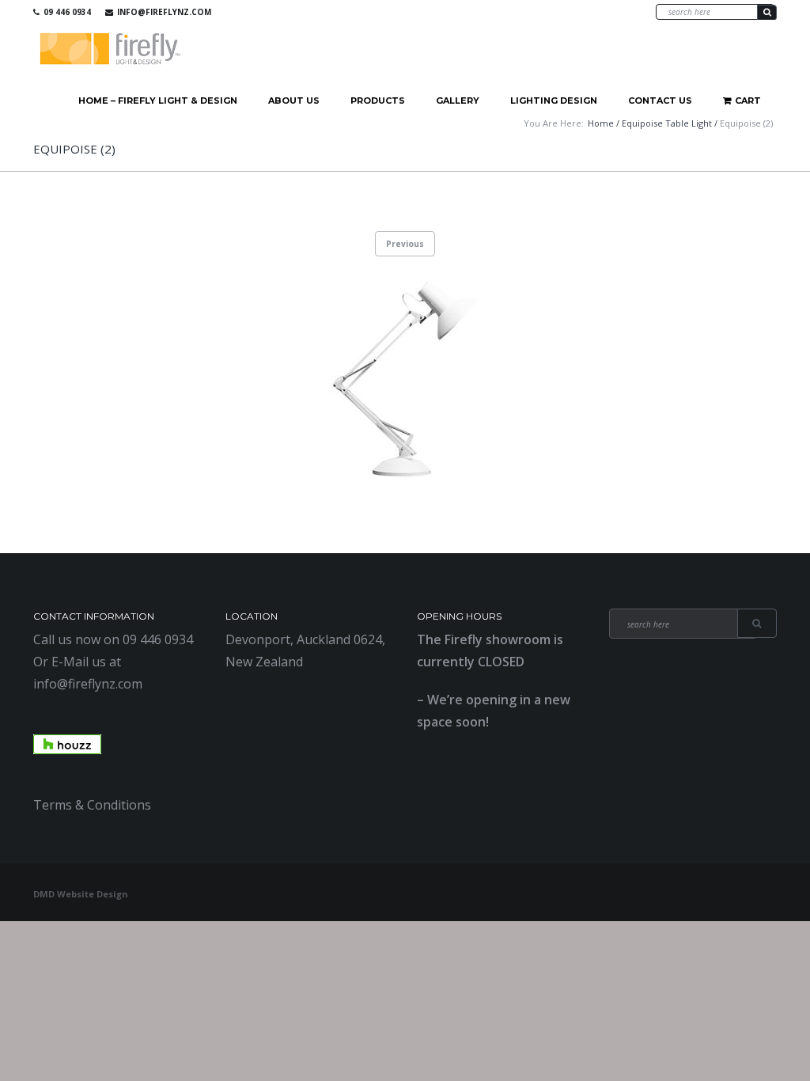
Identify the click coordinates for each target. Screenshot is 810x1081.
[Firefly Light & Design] (110, 49)
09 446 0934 (67, 11)
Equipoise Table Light (667, 123)
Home (601, 123)
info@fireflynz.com (164, 11)
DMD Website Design (80, 894)
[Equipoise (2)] (405, 379)
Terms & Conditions (92, 805)
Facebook (565, 12)
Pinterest (611, 12)
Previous (405, 243)
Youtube (588, 12)
